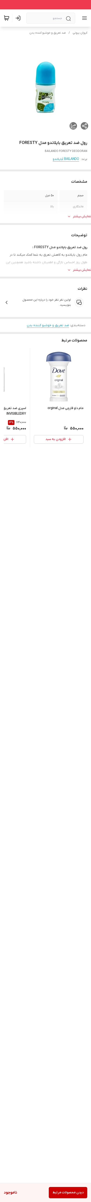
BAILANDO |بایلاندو (66, 159)
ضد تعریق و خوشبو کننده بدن (47, 33)
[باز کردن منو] (83, 18)
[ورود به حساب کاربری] (19, 18)
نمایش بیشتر (82, 216)
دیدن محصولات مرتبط (68, 1192)
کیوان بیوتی (80, 33)
